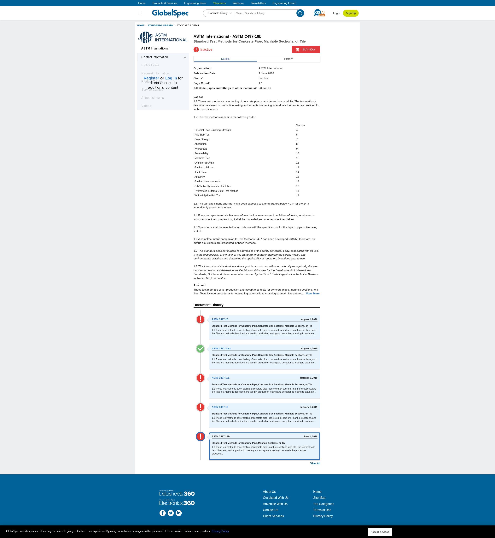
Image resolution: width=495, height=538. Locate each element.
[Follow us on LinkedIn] (179, 513)
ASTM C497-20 (220, 319)
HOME (140, 25)
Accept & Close (380, 531)
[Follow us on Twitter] (171, 513)
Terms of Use (322, 510)
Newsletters (258, 3)
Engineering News (195, 3)
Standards (219, 3)
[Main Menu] (140, 13)
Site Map (319, 497)
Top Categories (323, 504)
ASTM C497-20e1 (221, 348)
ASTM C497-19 (220, 407)
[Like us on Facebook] (163, 513)
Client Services (273, 516)
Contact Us (270, 510)
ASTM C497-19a (221, 378)
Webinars (238, 3)
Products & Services (165, 3)
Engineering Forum (284, 3)
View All (315, 463)
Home (142, 3)
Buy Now (309, 49)
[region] (247, 531)
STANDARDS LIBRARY (160, 25)
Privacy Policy (323, 516)
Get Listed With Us (275, 497)
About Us (269, 491)
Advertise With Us (275, 504)
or (160, 78)
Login (336, 13)
